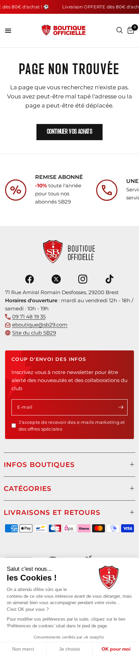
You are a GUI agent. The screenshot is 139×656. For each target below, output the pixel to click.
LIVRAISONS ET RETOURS (52, 512)
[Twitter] (56, 279)
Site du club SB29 (34, 333)
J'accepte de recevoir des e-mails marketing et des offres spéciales (72, 425)
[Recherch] (119, 30)
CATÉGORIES (28, 489)
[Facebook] (29, 279)
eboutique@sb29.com (39, 324)
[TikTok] (109, 279)
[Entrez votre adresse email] (121, 407)
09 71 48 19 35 (29, 316)
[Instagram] (83, 279)
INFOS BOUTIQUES (39, 465)
